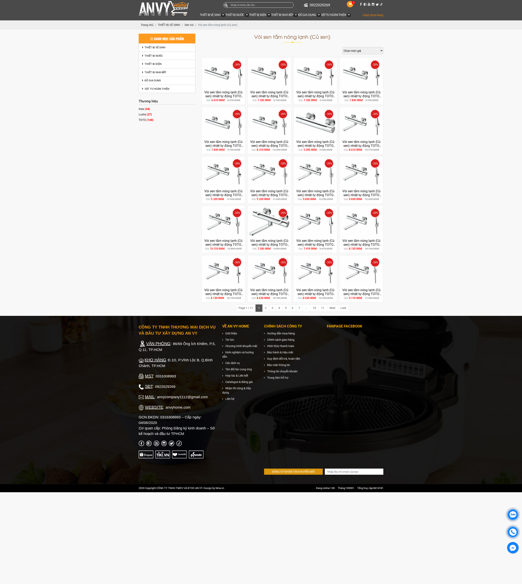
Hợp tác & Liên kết (236, 375)
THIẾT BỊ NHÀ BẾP (155, 72)
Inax (144, 109)
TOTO (146, 120)
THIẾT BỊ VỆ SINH (154, 47)
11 (322, 308)
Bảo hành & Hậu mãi (280, 352)
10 (314, 308)
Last (343, 308)
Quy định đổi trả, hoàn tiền (283, 358)
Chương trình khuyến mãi (241, 346)
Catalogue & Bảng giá (239, 382)
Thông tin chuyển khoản (282, 371)
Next (332, 308)
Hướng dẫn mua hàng (281, 333)
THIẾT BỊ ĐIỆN (152, 63)
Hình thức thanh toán (280, 346)
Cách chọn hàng (373, 15)
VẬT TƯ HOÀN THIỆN (156, 88)
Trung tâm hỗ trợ (277, 377)
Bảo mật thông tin (278, 365)
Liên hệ (229, 398)
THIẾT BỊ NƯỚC (153, 55)
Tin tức (229, 339)
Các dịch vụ (232, 363)
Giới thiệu (231, 333)
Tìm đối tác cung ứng (238, 369)
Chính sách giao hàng (280, 339)
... (306, 308)
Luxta (145, 114)
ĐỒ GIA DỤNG (152, 80)
